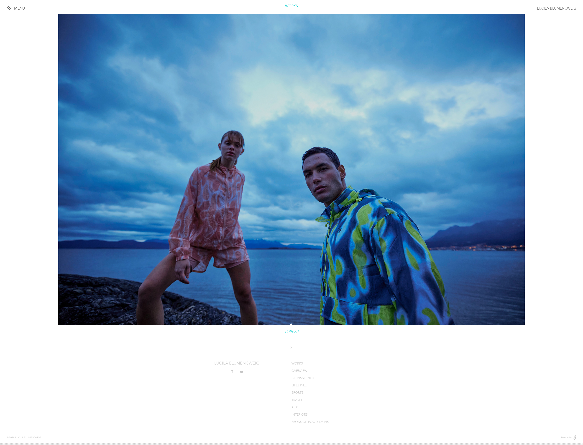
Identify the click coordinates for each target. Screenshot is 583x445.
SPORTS (297, 393)
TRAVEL (297, 400)
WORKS (291, 6)
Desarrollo (566, 437)
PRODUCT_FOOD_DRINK (310, 422)
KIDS (295, 407)
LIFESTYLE (299, 385)
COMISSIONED (303, 378)
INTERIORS (300, 415)
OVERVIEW (299, 371)
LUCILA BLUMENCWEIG (556, 8)
